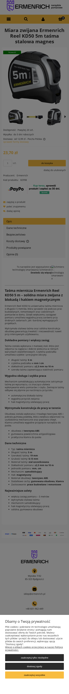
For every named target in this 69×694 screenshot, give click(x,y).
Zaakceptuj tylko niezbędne (34, 657)
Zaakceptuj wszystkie (34, 675)
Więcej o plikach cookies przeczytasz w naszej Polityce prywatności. (34, 649)
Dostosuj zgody (34, 666)
